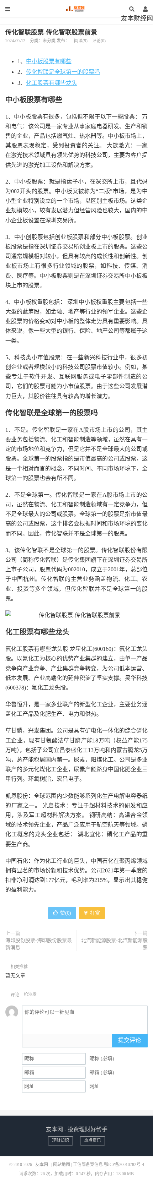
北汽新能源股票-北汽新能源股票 (114, 944)
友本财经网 (137, 18)
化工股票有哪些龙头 (51, 83)
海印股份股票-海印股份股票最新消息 (38, 944)
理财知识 (60, 1140)
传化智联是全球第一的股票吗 (63, 72)
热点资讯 (92, 1140)
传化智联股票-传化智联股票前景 (51, 32)
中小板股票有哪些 (49, 61)
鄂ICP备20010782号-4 (124, 1164)
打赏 (94, 913)
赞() (65, 913)
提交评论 (129, 1040)
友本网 (76, 8)
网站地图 (61, 1164)
